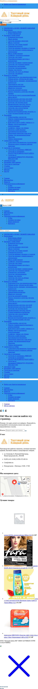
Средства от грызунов (11, 164)
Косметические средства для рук (19, 104)
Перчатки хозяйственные (17, 130)
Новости (7, 182)
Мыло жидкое (13, 39)
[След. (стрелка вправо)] (3, 688)
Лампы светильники (15, 139)
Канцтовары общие (15, 32)
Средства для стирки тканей (18, 44)
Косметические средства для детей (20, 99)
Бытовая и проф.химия (12, 35)
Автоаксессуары (9, 160)
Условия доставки (14, 187)
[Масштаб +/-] (1, 686)
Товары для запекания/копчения (19, 135)
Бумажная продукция (15, 37)
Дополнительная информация (14, 184)
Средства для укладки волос (18, 102)
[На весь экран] (3, 686)
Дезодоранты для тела (15, 84)
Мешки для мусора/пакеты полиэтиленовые (17, 125)
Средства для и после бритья (18, 108)
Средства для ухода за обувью (18, 72)
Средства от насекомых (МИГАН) (20, 150)
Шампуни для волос (15, 88)
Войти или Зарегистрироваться (15, 4)
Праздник (11, 137)
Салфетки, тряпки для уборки (18, 128)
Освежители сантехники (16, 66)
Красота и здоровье (10, 75)
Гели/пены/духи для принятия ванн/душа (22, 77)
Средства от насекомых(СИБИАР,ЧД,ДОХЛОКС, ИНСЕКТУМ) (21, 157)
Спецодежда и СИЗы (11, 140)
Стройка (7, 166)
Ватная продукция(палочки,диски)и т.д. (22, 111)
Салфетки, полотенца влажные (19, 55)
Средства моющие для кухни (18, 41)
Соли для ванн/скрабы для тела (19, 113)
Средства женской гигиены (17, 90)
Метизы (7, 169)
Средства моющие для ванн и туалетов (21, 48)
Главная (7, 178)
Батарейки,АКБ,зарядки (12, 162)
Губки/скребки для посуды (17, 117)
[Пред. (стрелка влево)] (1, 688)
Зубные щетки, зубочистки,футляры (20, 79)
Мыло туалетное (14, 43)
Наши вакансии (13, 189)
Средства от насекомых (12, 148)
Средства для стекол (15, 57)
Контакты (11, 191)
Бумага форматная (14, 33)
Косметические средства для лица (20, 101)
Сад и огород (8, 168)
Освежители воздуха (15, 46)
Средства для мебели (15, 73)
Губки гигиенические (15, 110)
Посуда (6, 171)
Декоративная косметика (16, 86)
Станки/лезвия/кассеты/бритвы (19, 106)
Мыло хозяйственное (15, 53)
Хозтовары (8, 115)
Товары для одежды (15, 70)
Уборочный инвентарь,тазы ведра (20, 133)
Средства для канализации (17, 68)
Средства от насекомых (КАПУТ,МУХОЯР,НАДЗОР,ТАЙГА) (21, 152)
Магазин (8, 180)
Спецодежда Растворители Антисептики (22, 142)
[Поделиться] (5, 686)
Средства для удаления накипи (18, 64)
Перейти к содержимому (8, 1)
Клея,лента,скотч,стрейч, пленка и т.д (21, 122)
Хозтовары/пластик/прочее (17, 131)
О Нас (10, 185)
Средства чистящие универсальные (20, 62)
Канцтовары (8, 30)
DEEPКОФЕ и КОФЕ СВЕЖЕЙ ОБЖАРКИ (19, 28)
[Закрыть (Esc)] (7, 686)
